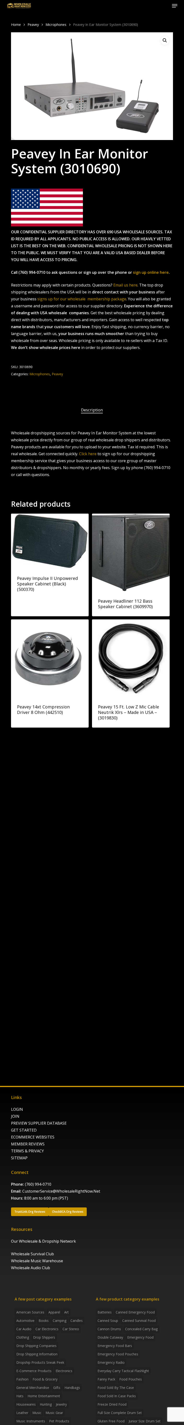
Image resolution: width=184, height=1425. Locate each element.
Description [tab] (92, 410)
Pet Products (59, 1421)
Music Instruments (30, 1421)
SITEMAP (19, 1158)
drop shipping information (37, 1354)
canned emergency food (135, 1312)
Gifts (56, 1387)
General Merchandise (32, 1387)
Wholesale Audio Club (30, 1267)
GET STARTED (24, 1130)
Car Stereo (71, 1329)
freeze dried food (112, 1404)
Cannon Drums (109, 1329)
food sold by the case (116, 1387)
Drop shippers (44, 1337)
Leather (22, 1412)
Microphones (56, 24)
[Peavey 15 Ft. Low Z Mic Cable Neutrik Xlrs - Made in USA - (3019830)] (131, 658)
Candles (76, 1320)
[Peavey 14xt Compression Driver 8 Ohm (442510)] (50, 658)
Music (36, 1412)
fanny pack (106, 1379)
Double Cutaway (110, 1337)
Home (16, 24)
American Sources (30, 1312)
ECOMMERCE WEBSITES (32, 1137)
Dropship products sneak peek (40, 1362)
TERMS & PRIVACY (27, 1151)
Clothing (22, 1337)
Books (44, 1320)
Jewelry (61, 1404)
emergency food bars (115, 1345)
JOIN (15, 1116)
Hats (19, 1396)
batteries (105, 1312)
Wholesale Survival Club (32, 1254)
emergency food (140, 1337)
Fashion (22, 1379)
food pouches (130, 1379)
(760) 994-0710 (38, 1184)
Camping (59, 1320)
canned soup (108, 1320)
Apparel (54, 1312)
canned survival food (139, 1320)
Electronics (64, 1371)
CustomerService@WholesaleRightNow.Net (61, 1191)
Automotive (25, 1320)
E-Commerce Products (34, 1371)
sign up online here (151, 272)
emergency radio (111, 1362)
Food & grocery (45, 1379)
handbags (72, 1387)
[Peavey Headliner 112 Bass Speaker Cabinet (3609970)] (131, 552)
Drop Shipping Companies (36, 1345)
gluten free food (111, 1421)
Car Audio (23, 1329)
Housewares (26, 1404)
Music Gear (54, 1412)
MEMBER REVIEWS (28, 1144)
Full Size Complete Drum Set (120, 1412)
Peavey (33, 24)
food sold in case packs (117, 1396)
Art (66, 1312)
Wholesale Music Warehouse (37, 1260)
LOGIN (17, 1109)
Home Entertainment (44, 1396)
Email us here (125, 285)
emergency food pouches (118, 1354)
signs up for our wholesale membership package (81, 299)
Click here (88, 453)
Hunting (46, 1404)
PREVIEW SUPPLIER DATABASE (39, 1123)
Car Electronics (46, 1329)
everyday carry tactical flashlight (123, 1371)
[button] (174, 5)
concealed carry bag (141, 1329)
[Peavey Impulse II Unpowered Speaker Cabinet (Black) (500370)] (50, 541)
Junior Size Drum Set (145, 1421)
